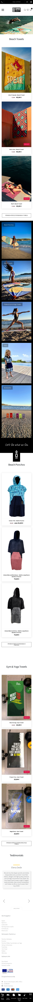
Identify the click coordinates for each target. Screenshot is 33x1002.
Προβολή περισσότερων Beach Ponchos (16, 644)
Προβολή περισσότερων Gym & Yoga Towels (16, 843)
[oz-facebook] (27, 2)
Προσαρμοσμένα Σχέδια (8, 927)
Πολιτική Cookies (6, 965)
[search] (25, 10)
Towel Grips (4, 947)
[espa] (16, 971)
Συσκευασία (4, 925)
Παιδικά (3, 951)
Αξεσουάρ (4, 953)
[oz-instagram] (31, 2)
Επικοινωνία (5, 931)
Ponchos (4, 941)
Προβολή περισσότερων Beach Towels (16, 215)
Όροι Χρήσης (5, 961)
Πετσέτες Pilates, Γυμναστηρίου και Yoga (12, 943)
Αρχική (3, 921)
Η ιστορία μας (5, 929)
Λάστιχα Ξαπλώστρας (7, 945)
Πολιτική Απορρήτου (7, 963)
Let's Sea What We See (22, 24)
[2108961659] (2, 2)
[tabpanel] (16, 25)
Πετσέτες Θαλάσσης (7, 939)
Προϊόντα (4, 923)
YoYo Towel (4, 949)
